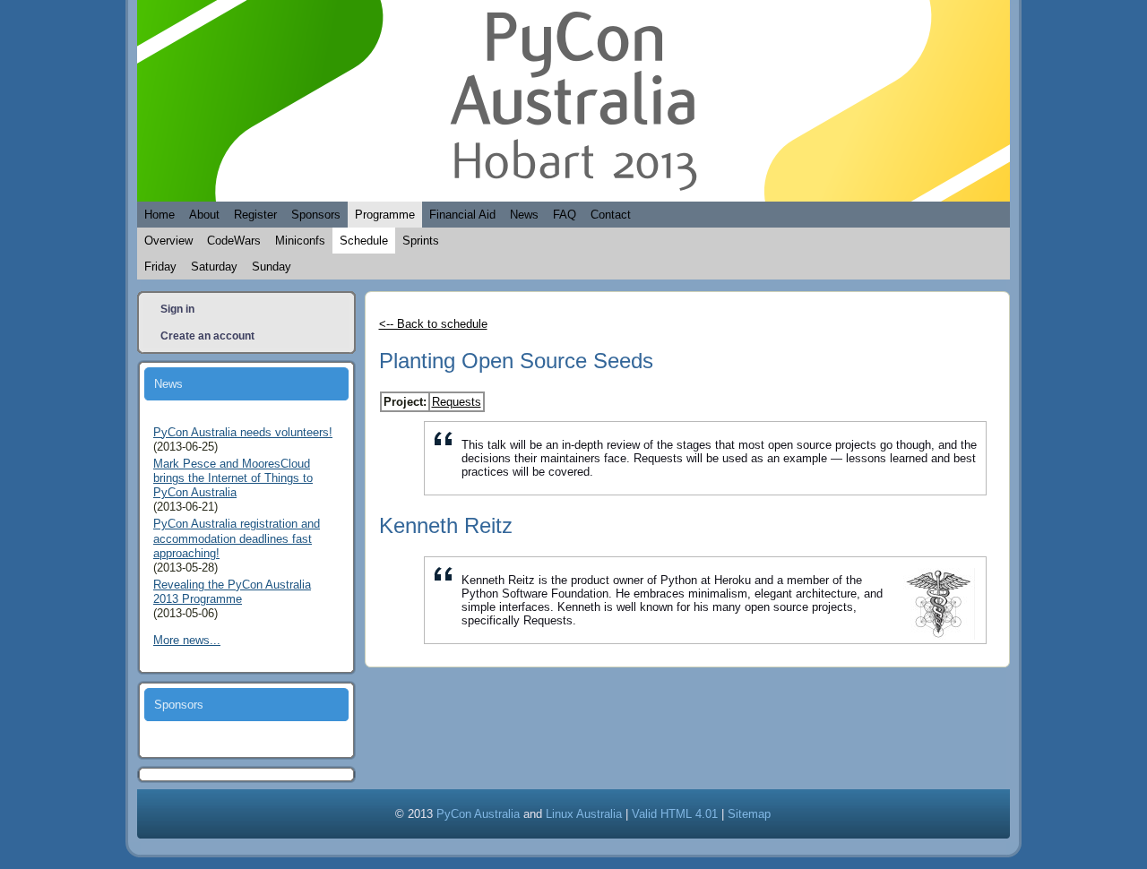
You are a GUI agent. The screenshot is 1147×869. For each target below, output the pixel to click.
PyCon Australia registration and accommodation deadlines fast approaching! (236, 538)
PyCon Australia (478, 814)
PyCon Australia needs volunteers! (242, 432)
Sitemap (749, 814)
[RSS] (161, 811)
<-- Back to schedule (433, 324)
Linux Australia (584, 814)
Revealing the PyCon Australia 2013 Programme (232, 592)
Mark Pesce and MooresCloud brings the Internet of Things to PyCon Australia (233, 478)
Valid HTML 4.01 (675, 814)
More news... (186, 640)
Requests (456, 402)
